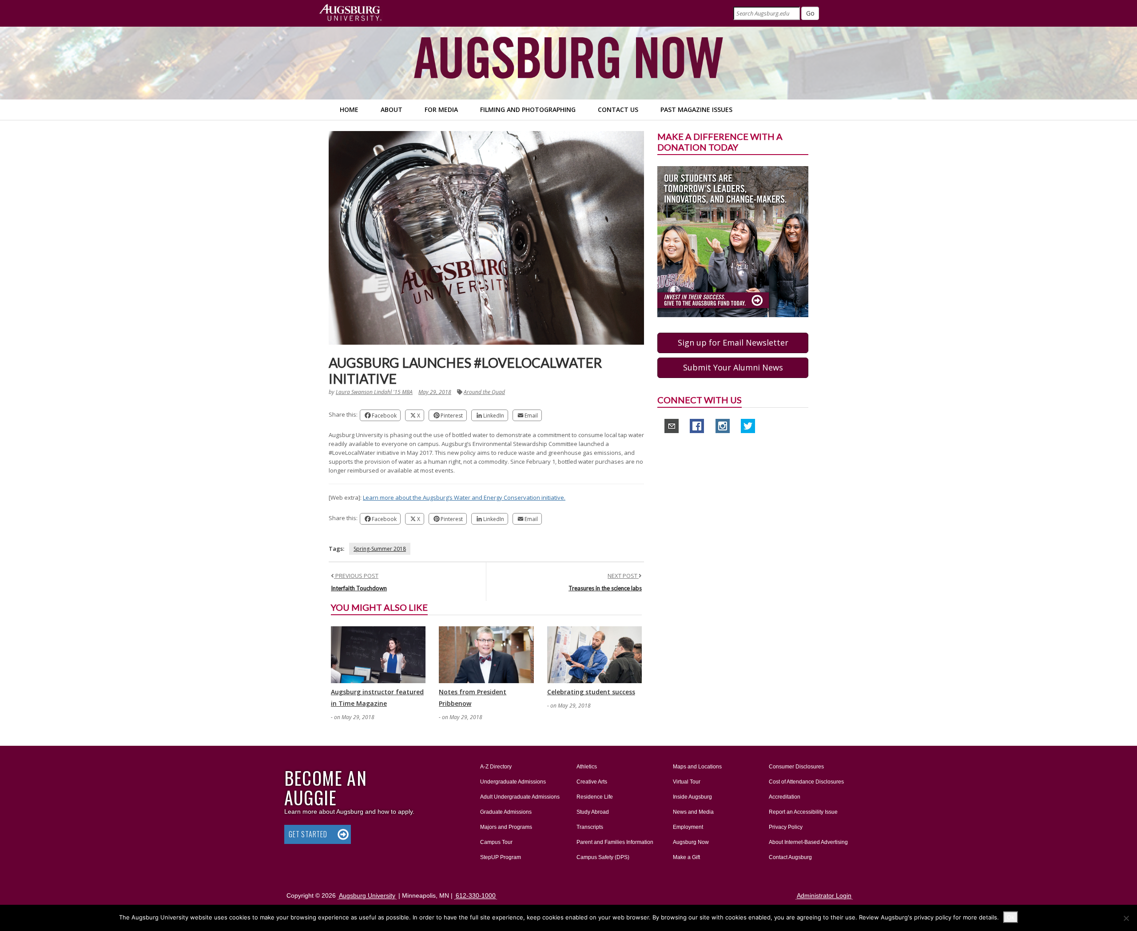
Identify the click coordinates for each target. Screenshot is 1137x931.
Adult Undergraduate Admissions (520, 797)
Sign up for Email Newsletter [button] (733, 342)
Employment (688, 827)
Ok (1010, 917)
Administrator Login (824, 895)
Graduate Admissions (506, 812)
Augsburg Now (691, 842)
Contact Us (618, 109)
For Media (441, 109)
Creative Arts (591, 782)
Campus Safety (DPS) (602, 857)
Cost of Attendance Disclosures (806, 782)
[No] (1125, 918)
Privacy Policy (786, 827)
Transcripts (589, 827)
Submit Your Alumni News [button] (733, 367)
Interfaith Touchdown (359, 588)
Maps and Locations (697, 767)
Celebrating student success (591, 692)
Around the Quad (484, 392)
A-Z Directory (496, 767)
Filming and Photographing (528, 109)
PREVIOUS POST (356, 576)
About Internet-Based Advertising (808, 842)
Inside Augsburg (692, 797)
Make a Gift (686, 857)
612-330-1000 (476, 895)
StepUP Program (500, 857)
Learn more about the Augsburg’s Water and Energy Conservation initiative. (464, 497)
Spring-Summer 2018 (380, 549)
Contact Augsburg (790, 857)
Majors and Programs (506, 827)
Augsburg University (367, 895)
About (391, 109)
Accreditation (784, 797)
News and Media (693, 812)
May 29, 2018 (434, 392)
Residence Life (594, 797)
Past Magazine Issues (696, 109)
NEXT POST (623, 576)
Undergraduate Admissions (513, 782)
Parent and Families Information (614, 842)
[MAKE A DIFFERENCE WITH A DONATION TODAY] (732, 241)
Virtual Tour (686, 782)
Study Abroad (592, 812)
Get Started (308, 834)
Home (349, 109)
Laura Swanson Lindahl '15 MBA (374, 392)
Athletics (586, 767)
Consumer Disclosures (796, 767)
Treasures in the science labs (605, 588)
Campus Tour (496, 842)
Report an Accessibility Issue (803, 812)
